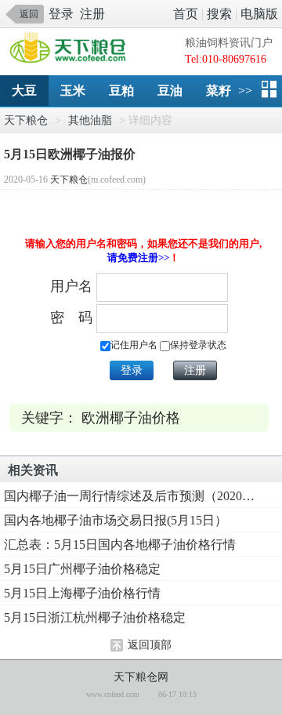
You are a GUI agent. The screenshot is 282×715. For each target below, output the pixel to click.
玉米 (72, 90)
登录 (61, 13)
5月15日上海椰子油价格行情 (82, 593)
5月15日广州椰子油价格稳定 (82, 568)
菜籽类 (225, 90)
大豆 (24, 90)
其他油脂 (90, 120)
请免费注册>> (138, 257)
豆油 (170, 90)
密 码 (71, 317)
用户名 (71, 286)
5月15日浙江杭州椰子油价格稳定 (95, 617)
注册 (92, 13)
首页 (185, 13)
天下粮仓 (26, 120)
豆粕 (121, 90)
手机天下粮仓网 (72, 49)
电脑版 (259, 13)
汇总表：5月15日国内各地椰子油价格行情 (120, 544)
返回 (29, 14)
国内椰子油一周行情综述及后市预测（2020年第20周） (129, 496)
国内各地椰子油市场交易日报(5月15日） (115, 520)
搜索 (219, 13)
